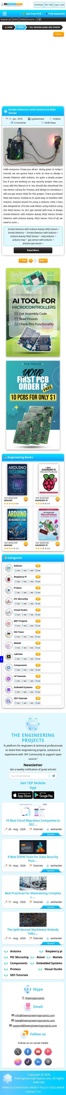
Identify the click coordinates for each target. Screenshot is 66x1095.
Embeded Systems (23, 687)
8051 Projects (20, 621)
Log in (56, 5)
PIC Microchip (21, 598)
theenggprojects (34, 998)
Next (41, 260)
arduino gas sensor (32, 243)
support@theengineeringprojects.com (35, 1025)
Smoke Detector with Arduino (42, 232)
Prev (24, 260)
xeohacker (56, 829)
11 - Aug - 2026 (17, 901)
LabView (18, 654)
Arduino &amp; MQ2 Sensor (24, 236)
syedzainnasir (37, 118)
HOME (10, 27)
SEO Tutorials (20, 698)
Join (62, 5)
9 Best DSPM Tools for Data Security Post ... (33, 859)
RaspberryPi (6, 19)
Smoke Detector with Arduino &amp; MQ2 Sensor (33, 229)
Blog (21, 27)
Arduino (30, 19)
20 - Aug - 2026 (17, 829)
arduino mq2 (18, 239)
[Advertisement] (33, 70)
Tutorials (38, 829)
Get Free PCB (33, 13)
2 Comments (20, 122)
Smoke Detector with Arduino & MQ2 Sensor (32, 111)
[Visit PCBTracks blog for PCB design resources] (33, 448)
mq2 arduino (47, 236)
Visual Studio (20, 610)
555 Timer (19, 632)
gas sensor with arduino (40, 239)
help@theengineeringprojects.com (35, 1020)
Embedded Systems (49, 963)
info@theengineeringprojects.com (35, 1015)
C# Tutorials (20, 676)
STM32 (23, 19)
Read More (33, 250)
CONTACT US (33, 1091)
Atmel (41, 957)
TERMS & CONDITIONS (15, 1087)
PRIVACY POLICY (39, 1087)
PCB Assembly (56, 13)
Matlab (17, 643)
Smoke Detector (16, 232)
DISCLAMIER (57, 1087)
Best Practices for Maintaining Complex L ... (33, 895)
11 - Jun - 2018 (15, 118)
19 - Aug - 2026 (17, 865)
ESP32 (15, 19)
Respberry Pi (20, 576)
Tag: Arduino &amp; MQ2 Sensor (44, 27)
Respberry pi (54, 951)
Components (20, 665)
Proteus (18, 587)
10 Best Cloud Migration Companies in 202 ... (33, 822)
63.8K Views (50, 122)
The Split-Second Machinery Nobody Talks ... (33, 931)
